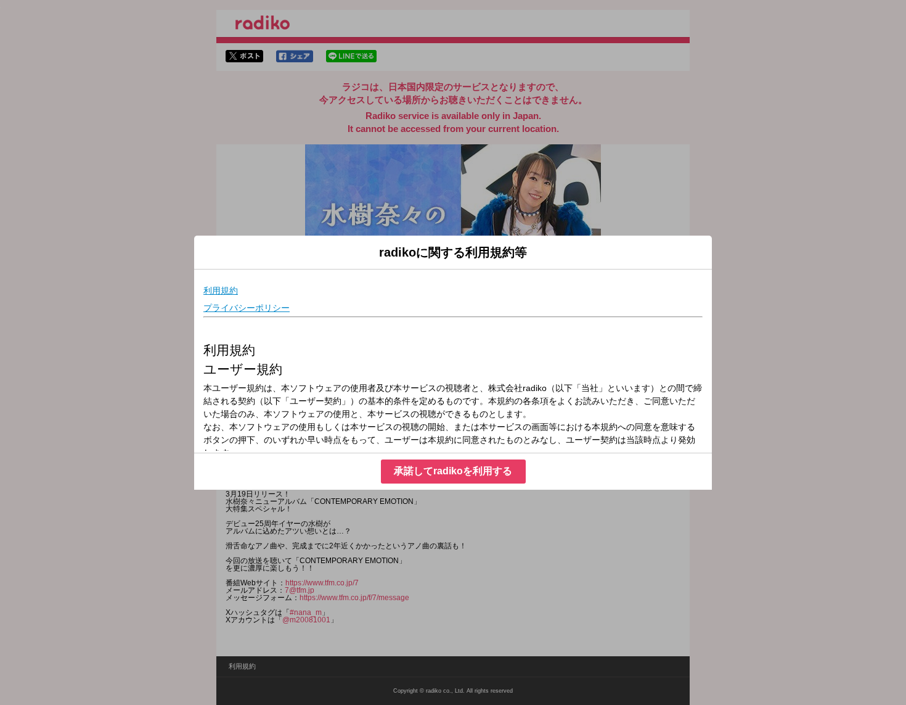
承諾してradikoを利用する (453, 471)
